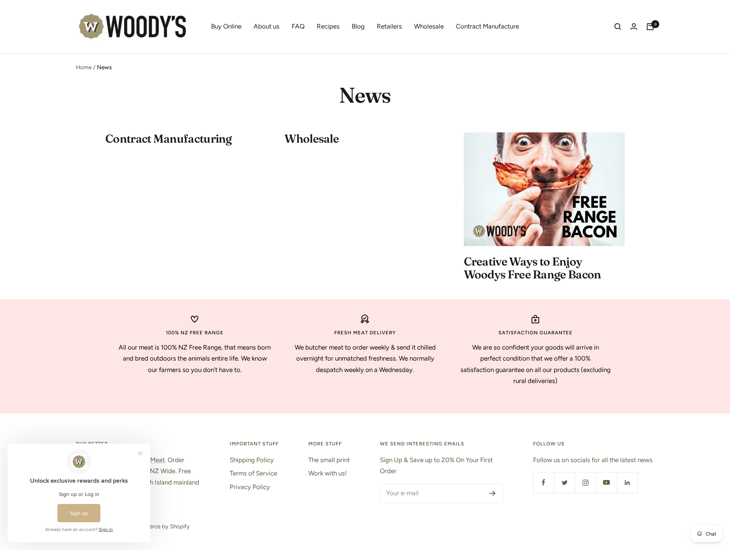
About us (266, 26)
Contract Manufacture (487, 26)
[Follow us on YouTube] (606, 482)
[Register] (492, 493)
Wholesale (429, 26)
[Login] (633, 26)
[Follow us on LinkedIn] (627, 482)
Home (84, 67)
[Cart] (650, 26)
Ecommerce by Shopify (160, 526)
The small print (329, 460)
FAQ (298, 26)
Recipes (328, 26)
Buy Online (226, 26)
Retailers (389, 26)
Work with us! (327, 473)
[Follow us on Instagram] (585, 482)
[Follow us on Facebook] (543, 482)
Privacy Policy (250, 487)
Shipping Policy (252, 460)
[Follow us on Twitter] (564, 482)
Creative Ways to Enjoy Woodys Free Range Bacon (532, 267)
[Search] (617, 26)
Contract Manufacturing (168, 139)
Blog (358, 26)
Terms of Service (253, 473)
